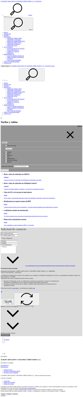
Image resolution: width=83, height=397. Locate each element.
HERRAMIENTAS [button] (9, 54)
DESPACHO (7, 34)
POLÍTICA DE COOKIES (11, 372)
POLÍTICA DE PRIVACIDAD (12, 371)
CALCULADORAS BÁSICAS (15, 56)
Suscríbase (5, 335)
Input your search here (7, 166)
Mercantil (9, 155)
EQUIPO (6, 35)
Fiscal (8, 153)
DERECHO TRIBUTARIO (14, 38)
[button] (18, 15)
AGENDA (10, 58)
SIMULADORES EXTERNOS (15, 57)
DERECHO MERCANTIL (14, 42)
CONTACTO (7, 63)
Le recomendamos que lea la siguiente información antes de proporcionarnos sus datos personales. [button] (50, 265)
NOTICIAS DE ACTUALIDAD (15, 48)
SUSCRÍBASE (5, 365)
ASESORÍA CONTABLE (14, 39)
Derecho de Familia (12, 160)
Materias (5, 142)
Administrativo (11, 158)
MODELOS (10, 53)
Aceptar (3, 394)
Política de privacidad (9, 382)
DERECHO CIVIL (12, 45)
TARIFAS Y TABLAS (13, 51)
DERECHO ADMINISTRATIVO (16, 41)
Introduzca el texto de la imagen (9, 306)
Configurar (9, 394)
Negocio (9, 162)
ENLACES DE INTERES (14, 60)
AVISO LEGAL (8, 369)
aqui (34, 288)
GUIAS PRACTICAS (13, 50)
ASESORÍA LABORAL (13, 44)
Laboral (9, 152)
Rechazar (15, 394)
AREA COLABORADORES (12, 61)
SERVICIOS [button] (7, 37)
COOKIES (3, 395)
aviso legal (15, 288)
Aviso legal (7, 381)
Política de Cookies (9, 384)
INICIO (6, 32)
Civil (8, 157)
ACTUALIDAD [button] (8, 47)
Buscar (5, 16)
